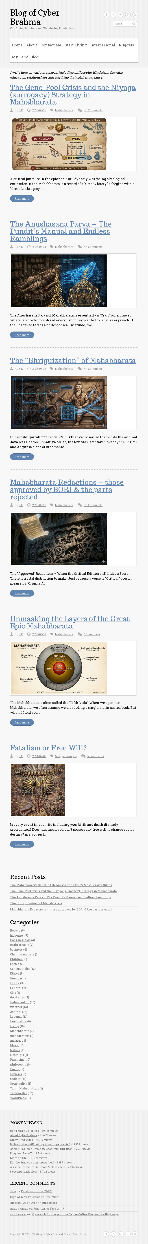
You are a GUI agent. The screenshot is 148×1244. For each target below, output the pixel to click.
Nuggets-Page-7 (21, 1153)
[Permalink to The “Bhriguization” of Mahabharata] (73, 402)
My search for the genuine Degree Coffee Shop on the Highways (75, 1214)
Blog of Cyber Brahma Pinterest (128, 14)
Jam (13, 1191)
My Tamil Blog (25, 56)
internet (16, 1007)
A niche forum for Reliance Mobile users (37, 1167)
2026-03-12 (39, 634)
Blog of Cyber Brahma (35, 17)
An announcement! (44, 1202)
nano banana (19, 1208)
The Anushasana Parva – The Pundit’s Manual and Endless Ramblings (61, 231)
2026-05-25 (39, 110)
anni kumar (18, 1214)
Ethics (14, 973)
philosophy (69, 756)
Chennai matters (22, 954)
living (14, 1026)
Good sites (17, 997)
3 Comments (92, 634)
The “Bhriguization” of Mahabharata (73, 360)
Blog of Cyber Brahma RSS (135, 14)
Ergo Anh (16, 1197)
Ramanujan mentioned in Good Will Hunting (41, 1149)
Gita (57, 756)
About (31, 45)
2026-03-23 (39, 369)
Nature (15, 1050)
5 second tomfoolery (24, 1171)
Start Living (76, 45)
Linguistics (18, 1021)
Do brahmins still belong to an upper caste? (40, 1144)
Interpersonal (102, 45)
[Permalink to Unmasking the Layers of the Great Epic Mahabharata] (73, 668)
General (15, 988)
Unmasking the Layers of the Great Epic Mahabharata (70, 622)
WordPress (18, 1098)
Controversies (20, 968)
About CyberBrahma (23, 1135)
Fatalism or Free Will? (48, 747)
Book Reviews (20, 940)
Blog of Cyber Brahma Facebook (106, 14)
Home (17, 45)
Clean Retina (80, 1234)
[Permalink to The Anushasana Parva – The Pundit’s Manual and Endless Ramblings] (73, 280)
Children (16, 959)
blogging (16, 935)
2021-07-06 (39, 756)
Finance (16, 978)
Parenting (17, 1059)
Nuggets (126, 45)
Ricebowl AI (18, 1202)
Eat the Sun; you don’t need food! (32, 1162)
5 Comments (95, 756)
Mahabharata (64, 110)
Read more (22, 199)
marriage (16, 1040)
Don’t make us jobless (24, 1130)
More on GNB (19, 1158)
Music (14, 1045)
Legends (16, 1016)
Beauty (15, 930)
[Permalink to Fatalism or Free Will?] (73, 790)
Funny (14, 983)
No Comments (93, 110)
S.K (21, 110)
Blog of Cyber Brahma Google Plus (120, 14)
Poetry (15, 1069)
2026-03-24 (39, 247)
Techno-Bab (18, 1093)
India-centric (19, 1002)
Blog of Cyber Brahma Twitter (113, 14)
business (16, 949)
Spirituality (18, 1083)
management (19, 1036)
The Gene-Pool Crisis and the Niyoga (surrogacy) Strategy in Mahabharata (73, 94)
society (15, 1079)
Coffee (14, 964)
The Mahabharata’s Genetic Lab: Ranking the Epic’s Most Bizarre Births (61, 885)
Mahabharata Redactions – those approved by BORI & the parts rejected (67, 489)
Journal (15, 1012)
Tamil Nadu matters (24, 1088)
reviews (16, 1074)
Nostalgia (17, 1055)
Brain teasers (19, 945)
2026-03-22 (39, 505)
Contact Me (51, 45)
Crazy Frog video (21, 1140)
